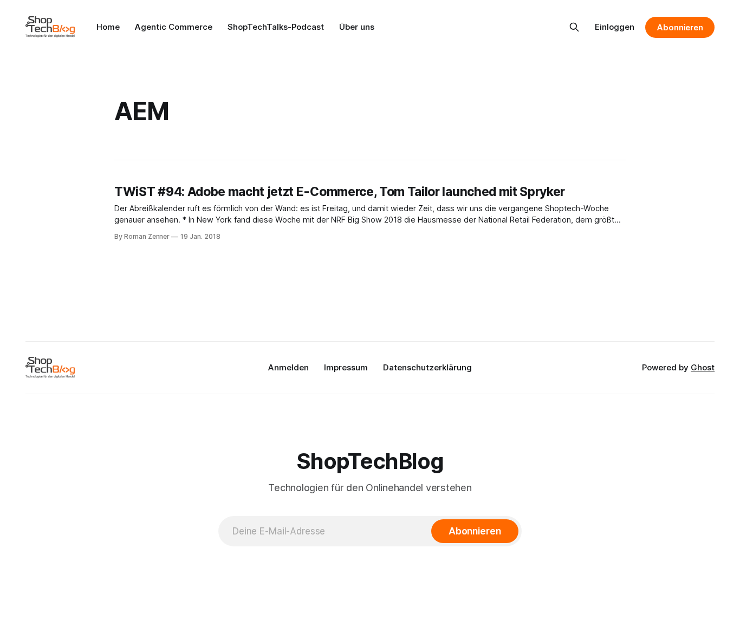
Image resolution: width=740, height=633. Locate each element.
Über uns (356, 27)
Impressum (346, 367)
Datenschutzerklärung (427, 367)
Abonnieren (680, 27)
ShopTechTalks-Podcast (276, 27)
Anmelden (288, 367)
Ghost (703, 367)
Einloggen (614, 27)
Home (108, 27)
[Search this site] (574, 27)
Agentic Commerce (173, 27)
